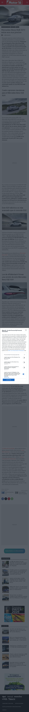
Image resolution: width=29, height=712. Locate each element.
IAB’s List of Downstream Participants (16, 350)
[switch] (24, 357)
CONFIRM (8, 379)
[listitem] (14, 354)
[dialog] (14, 356)
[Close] (26, 330)
